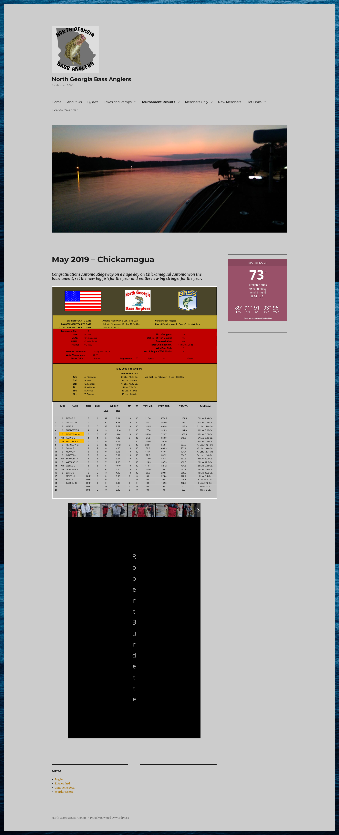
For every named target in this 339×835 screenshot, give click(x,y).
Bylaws (92, 102)
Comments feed (65, 787)
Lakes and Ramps (118, 102)
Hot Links (254, 102)
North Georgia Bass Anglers (91, 79)
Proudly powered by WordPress (109, 818)
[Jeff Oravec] (114, 510)
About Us (74, 102)
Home (57, 102)
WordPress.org (64, 791)
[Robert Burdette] (86, 510)
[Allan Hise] (169, 510)
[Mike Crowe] (142, 510)
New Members (229, 102)
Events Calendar (65, 110)
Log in (59, 779)
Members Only (196, 102)
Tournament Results (158, 102)
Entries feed (62, 783)
